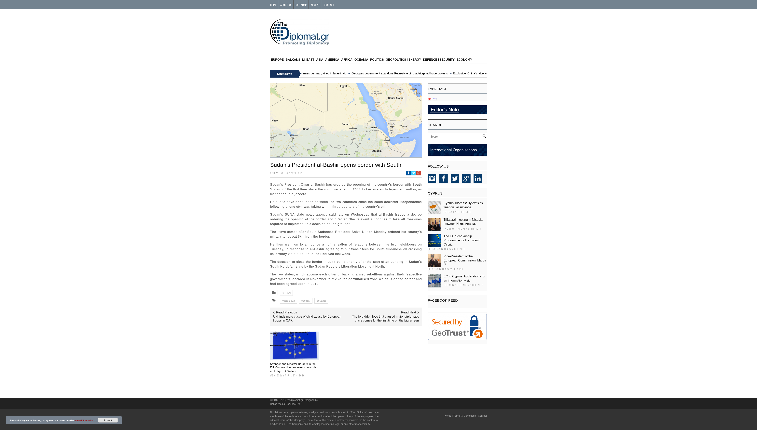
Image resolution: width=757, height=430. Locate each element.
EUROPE (277, 59)
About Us (285, 5)
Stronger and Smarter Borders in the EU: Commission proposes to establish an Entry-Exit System (294, 367)
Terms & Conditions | (465, 415)
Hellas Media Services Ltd (285, 404)
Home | (449, 415)
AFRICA (346, 59)
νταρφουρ (288, 300)
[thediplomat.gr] (299, 43)
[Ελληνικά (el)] (435, 99)
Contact (329, 5)
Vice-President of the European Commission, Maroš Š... (465, 260)
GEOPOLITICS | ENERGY (403, 59)
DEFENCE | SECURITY (439, 59)
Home (273, 5)
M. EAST (308, 59)
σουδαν (305, 300)
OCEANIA (361, 59)
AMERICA (332, 59)
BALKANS (293, 59)
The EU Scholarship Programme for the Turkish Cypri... (462, 240)
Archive (315, 5)
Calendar (301, 5)
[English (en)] (429, 99)
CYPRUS (435, 193)
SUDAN (286, 293)
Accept (108, 420)
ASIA (319, 59)
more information (84, 420)
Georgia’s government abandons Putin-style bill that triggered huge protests (389, 73)
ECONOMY (464, 59)
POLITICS (377, 59)
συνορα (321, 300)
